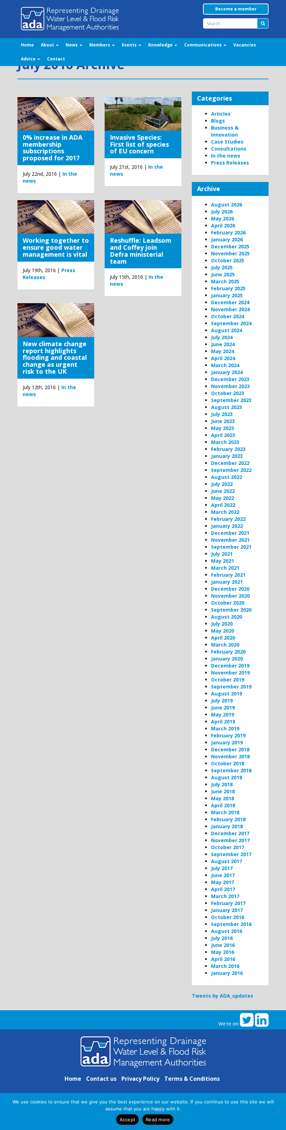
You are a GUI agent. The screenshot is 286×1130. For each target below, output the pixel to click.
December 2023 (230, 379)
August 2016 (226, 931)
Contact (56, 59)
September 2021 (231, 547)
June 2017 (223, 875)
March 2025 (225, 281)
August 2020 (226, 616)
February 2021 (228, 574)
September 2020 (231, 609)
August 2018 (226, 777)
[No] (277, 1111)
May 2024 (222, 351)
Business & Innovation (225, 131)
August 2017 (226, 861)
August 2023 (226, 407)
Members (100, 45)
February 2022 (228, 519)
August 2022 (226, 477)
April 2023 (223, 435)
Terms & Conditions (192, 1078)
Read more (158, 1119)
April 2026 (223, 225)
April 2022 (223, 505)
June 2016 (223, 945)
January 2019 (227, 742)
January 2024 (227, 372)
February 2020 (228, 651)
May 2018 (222, 798)
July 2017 (222, 868)
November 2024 (230, 309)
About (48, 45)
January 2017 (227, 910)
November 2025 (230, 253)
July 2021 (222, 554)
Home (27, 45)
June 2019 (223, 707)
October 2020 (227, 602)
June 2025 (223, 274)
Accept (128, 1119)
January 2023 (227, 456)
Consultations (228, 148)
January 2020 (227, 658)
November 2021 (230, 540)
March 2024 (225, 365)
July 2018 (222, 784)
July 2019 (222, 700)
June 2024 (223, 344)
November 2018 (230, 756)
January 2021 (227, 581)
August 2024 (226, 330)
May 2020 (222, 630)
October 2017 (227, 847)
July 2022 (222, 484)
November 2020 (230, 595)
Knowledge (161, 45)
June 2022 (223, 491)
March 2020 (225, 644)
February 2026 (228, 232)
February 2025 (228, 288)
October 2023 (227, 393)
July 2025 (222, 267)
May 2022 (222, 498)
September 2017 (231, 854)
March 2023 (225, 442)
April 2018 (223, 805)
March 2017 (225, 896)
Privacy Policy (140, 1078)
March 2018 (225, 812)
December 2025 (230, 246)
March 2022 (225, 512)
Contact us (101, 1078)
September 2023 (231, 400)
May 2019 (222, 714)
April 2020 (223, 637)
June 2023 (223, 421)
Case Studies (227, 141)
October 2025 (227, 260)
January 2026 (227, 239)
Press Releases (230, 162)
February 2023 (228, 449)
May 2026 (222, 218)
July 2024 (222, 337)
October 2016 (227, 917)
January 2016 (227, 973)
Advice (29, 59)
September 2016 (231, 924)
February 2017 (228, 903)
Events (130, 45)
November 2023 (230, 386)
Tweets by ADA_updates (222, 995)
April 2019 (223, 721)
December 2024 (230, 302)
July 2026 (222, 211)
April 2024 (223, 358)
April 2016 (223, 959)
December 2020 (230, 588)
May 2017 (222, 882)
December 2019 (230, 665)
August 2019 (226, 693)
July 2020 (222, 623)
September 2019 (231, 686)
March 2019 (225, 728)
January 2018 (227, 826)
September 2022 (231, 470)
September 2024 (231, 323)
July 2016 (222, 938)
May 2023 (222, 428)
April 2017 (223, 889)
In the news (225, 155)
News (72, 45)
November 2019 (230, 672)
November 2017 (230, 840)
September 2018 (231, 770)
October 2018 (227, 763)
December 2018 (230, 749)
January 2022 (227, 526)
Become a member (236, 9)
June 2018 (223, 791)
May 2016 (222, 952)
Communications (203, 45)
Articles (221, 113)
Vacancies (244, 45)
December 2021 (230, 533)
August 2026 (226, 204)
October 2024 (227, 316)
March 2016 (225, 966)
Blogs (218, 120)
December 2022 (230, 463)
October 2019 (227, 679)
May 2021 (222, 560)
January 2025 (227, 295)
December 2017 (230, 833)
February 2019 (228, 735)
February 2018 (228, 819)
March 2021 (225, 567)
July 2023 (222, 414)
